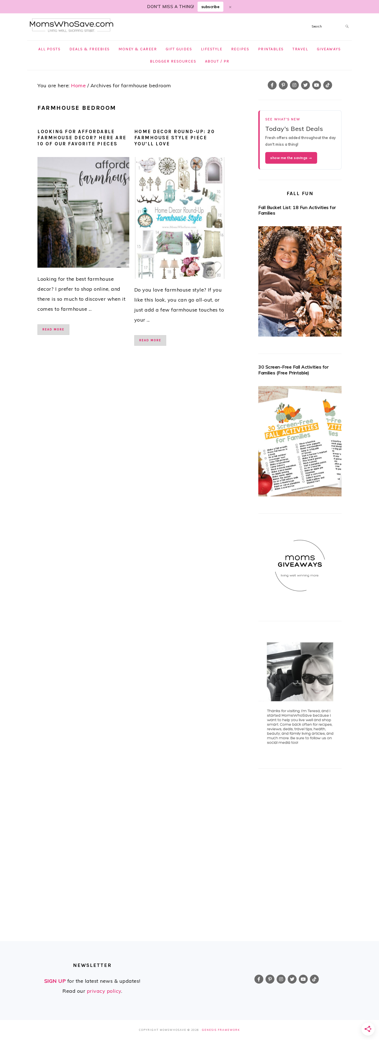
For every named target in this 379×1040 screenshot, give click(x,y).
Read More (53, 329)
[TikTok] (327, 85)
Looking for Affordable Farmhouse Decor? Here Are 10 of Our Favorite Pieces (82, 137)
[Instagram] (294, 85)
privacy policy (104, 991)
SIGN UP (55, 981)
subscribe (210, 6)
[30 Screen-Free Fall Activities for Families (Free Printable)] (300, 443)
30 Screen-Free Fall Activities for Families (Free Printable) (293, 369)
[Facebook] (272, 85)
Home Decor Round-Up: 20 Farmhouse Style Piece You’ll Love (174, 137)
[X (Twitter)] (305, 85)
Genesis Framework (221, 1029)
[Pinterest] (283, 85)
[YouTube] (316, 85)
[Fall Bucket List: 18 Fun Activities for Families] (300, 283)
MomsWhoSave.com (71, 25)
